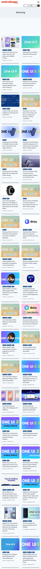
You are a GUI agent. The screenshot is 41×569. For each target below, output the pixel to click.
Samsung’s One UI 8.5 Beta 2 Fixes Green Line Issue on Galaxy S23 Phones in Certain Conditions (30, 114)
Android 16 (9, 286)
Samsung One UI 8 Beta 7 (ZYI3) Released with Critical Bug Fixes (9, 556)
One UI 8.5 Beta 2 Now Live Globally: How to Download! (29, 349)
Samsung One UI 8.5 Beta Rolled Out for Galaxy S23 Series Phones (10, 173)
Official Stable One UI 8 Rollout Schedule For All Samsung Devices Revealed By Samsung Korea (30, 558)
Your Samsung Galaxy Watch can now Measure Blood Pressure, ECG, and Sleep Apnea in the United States (10, 204)
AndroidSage (26, 470)
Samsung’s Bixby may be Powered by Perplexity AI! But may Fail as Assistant (30, 322)
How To (8, 108)
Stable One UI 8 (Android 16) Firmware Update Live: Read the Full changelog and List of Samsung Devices (10, 527)
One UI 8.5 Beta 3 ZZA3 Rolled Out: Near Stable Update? (9, 322)
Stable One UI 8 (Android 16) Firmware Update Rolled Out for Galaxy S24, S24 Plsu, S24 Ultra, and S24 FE (30, 495)
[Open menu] (38, 2)
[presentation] (10, 42)
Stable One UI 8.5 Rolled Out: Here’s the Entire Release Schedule (30, 83)
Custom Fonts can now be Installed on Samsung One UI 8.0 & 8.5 (10, 113)
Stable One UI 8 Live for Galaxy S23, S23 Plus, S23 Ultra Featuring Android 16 (10, 464)
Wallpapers (9, 403)
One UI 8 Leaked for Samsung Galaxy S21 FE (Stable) (30, 525)
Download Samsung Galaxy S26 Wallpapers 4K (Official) (10, 408)
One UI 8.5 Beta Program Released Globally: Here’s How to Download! (10, 378)
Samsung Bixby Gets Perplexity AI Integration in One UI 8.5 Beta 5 (9, 263)
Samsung (9, 50)
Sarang (5, 60)
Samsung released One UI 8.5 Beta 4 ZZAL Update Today (30, 263)
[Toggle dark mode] (38, 5)
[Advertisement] (20, 26)
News (28, 50)
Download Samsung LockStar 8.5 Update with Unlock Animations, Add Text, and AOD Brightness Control (30, 292)
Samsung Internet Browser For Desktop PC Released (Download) (30, 408)
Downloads (5, 50)
